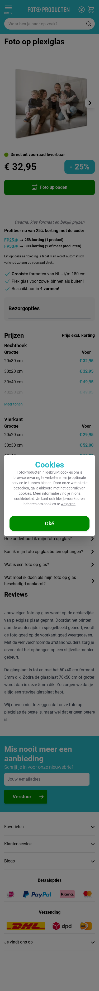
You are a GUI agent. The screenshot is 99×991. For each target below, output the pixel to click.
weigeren (68, 504)
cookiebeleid (24, 499)
